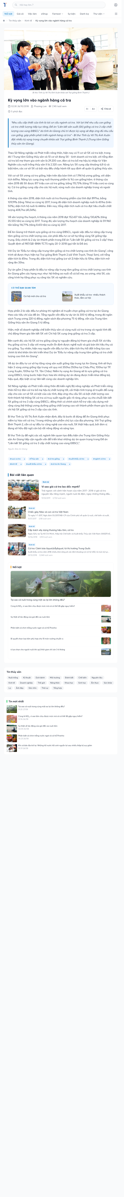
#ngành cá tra (99, 459)
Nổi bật (8, 13)
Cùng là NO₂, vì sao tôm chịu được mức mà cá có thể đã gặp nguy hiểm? (43, 606)
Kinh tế (28, 20)
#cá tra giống (54, 459)
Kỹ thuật (27, 677)
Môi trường (55, 677)
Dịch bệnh (40, 677)
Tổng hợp (57, 688)
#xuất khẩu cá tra (34, 464)
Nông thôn (55, 683)
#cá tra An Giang (58, 464)
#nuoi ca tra (15, 459)
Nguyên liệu (97, 677)
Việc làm (32, 13)
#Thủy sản (34, 459)
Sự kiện (71, 13)
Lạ (10, 688)
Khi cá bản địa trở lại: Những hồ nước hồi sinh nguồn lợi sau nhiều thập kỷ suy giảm (55, 745)
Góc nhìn (32, 688)
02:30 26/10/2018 (20, 106)
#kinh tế (13, 464)
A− (87, 109)
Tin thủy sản (15, 20)
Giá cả (20, 13)
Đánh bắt (69, 677)
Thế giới (41, 683)
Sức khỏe (108, 683)
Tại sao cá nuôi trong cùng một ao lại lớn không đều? (41, 706)
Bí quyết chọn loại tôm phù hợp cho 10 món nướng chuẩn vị (37, 638)
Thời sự (45, 688)
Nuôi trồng (13, 677)
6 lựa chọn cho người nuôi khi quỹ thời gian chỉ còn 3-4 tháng (38, 649)
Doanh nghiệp (26, 683)
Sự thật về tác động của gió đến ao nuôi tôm (30, 617)
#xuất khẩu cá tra (76, 459)
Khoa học (69, 683)
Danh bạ (84, 13)
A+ (93, 108)
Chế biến (82, 677)
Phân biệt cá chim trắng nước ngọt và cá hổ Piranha (34, 628)
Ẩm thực (95, 683)
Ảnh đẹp (19, 688)
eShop (44, 13)
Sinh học (82, 683)
